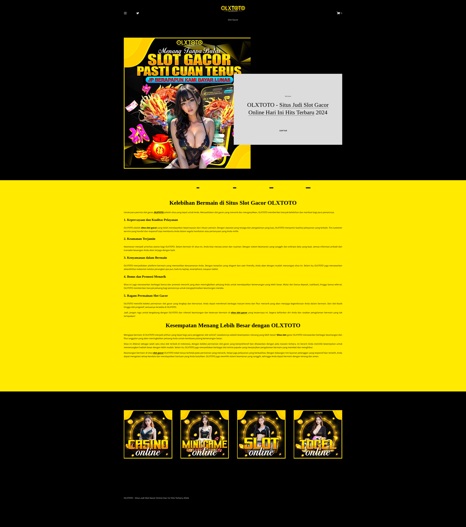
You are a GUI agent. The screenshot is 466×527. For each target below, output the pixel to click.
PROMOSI (271, 187)
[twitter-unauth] (137, 13)
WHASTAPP (308, 187)
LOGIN (198, 187)
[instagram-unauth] (125, 13)
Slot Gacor (233, 19)
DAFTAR (283, 130)
